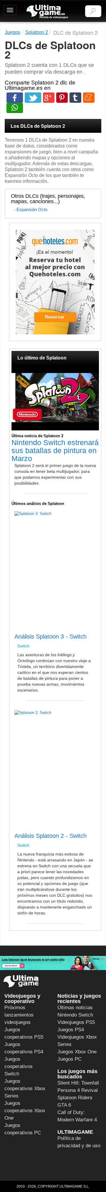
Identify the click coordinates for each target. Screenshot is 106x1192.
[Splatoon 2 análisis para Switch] (16, 830)
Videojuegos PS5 (76, 1022)
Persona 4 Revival (77, 1090)
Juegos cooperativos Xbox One (24, 1110)
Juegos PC (69, 1059)
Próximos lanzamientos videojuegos (19, 1015)
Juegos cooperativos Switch (18, 1066)
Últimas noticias (75, 1007)
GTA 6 (64, 1105)
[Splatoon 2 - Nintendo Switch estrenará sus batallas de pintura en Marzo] (55, 397)
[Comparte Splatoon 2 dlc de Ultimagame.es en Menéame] (89, 97)
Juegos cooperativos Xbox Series (24, 1088)
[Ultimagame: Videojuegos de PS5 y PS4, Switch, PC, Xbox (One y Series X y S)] (47, 12)
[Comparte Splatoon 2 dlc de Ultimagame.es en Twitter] (33, 97)
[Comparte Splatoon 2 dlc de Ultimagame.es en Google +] (48, 97)
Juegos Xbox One (77, 1052)
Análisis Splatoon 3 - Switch (50, 636)
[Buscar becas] (53, 963)
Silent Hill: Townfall (78, 1083)
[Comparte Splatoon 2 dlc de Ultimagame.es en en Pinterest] (62, 97)
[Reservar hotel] (55, 282)
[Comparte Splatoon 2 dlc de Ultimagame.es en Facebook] (14, 97)
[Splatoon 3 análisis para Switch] (16, 630)
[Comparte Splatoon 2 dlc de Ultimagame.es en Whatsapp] (14, 108)
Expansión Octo (31, 209)
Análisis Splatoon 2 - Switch (50, 836)
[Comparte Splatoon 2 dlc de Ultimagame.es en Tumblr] (75, 97)
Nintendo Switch (75, 1015)
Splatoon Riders (74, 1097)
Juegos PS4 (70, 1029)
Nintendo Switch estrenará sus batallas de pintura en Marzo (55, 450)
